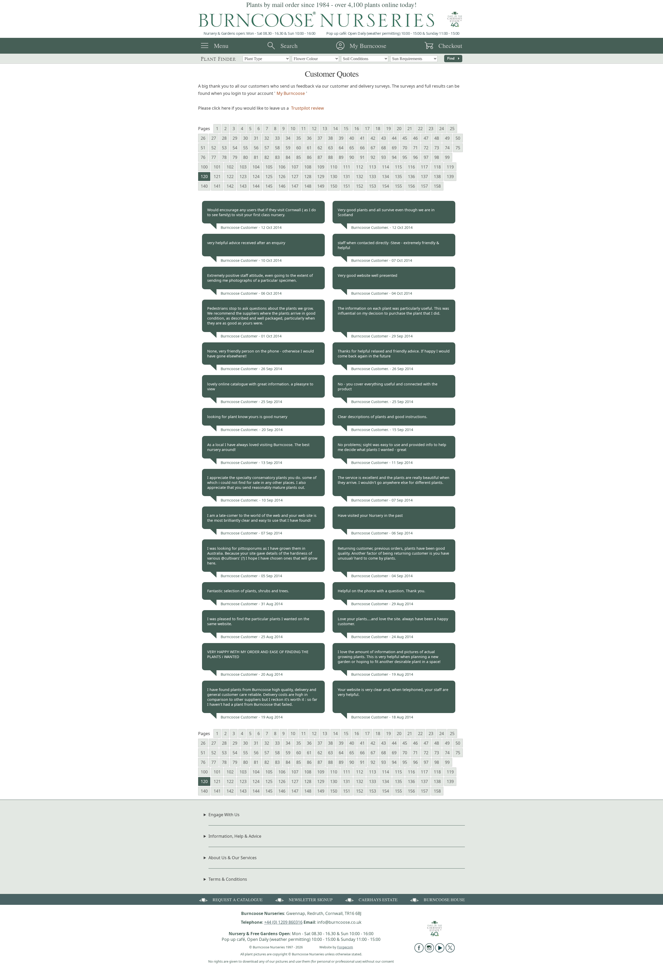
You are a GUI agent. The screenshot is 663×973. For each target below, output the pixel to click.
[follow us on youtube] (439, 951)
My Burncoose (368, 45)
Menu (221, 45)
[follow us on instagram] (429, 951)
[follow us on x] (450, 951)
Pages (204, 128)
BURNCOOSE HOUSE (444, 899)
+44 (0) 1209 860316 (283, 922)
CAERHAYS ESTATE (378, 899)
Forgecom (345, 947)
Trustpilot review (307, 108)
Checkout (450, 45)
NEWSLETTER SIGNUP (311, 899)
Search (289, 45)
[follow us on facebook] (419, 951)
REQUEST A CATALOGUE (238, 899)
